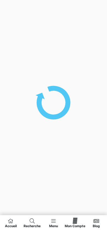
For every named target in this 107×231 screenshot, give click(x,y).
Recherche (32, 226)
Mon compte (75, 226)
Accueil (11, 226)
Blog (96, 226)
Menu (53, 226)
